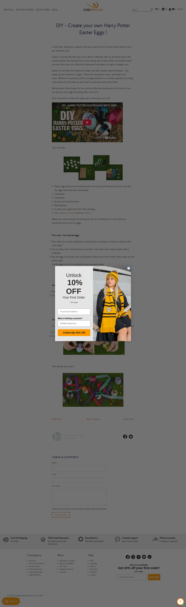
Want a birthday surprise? (70, 318)
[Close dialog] (128, 268)
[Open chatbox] (180, 601)
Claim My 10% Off (74, 332)
